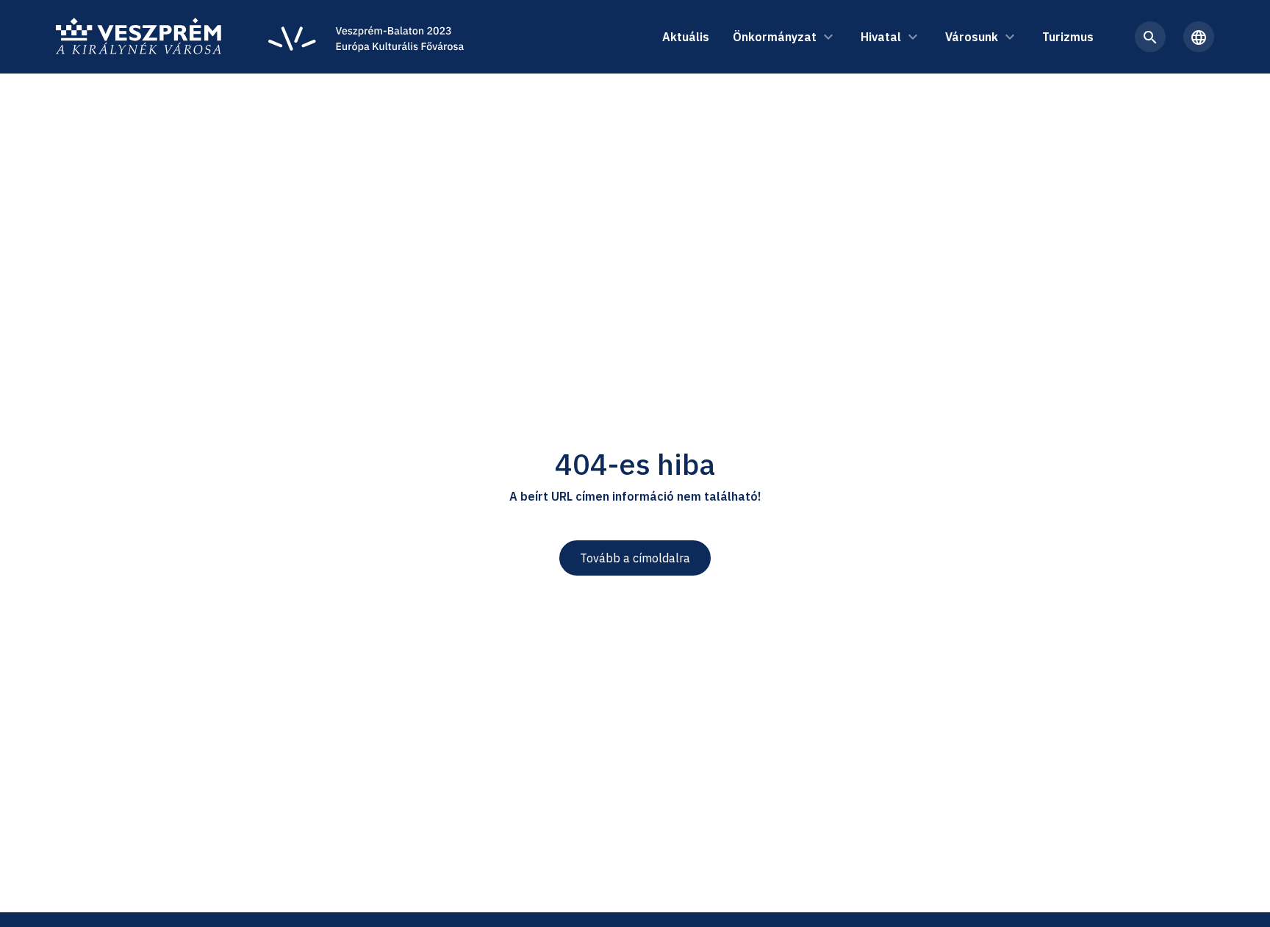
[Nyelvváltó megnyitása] (1198, 36)
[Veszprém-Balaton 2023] (366, 37)
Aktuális (685, 36)
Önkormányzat (775, 36)
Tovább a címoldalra (635, 558)
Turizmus (1068, 36)
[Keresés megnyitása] (1150, 36)
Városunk (971, 36)
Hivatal (881, 36)
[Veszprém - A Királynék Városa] (138, 37)
